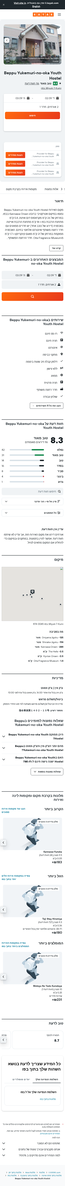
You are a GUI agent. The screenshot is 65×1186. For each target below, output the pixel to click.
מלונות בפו (12, 1175)
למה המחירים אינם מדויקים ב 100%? (39, 1155)
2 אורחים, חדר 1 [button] (49, 106)
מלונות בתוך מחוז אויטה (52, 1175)
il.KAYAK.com (54, 1172)
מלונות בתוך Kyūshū (29, 1175)
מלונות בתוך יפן (15, 1172)
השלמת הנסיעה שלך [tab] (46, 1079)
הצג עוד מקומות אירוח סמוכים (13, 810)
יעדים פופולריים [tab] (21, 1079)
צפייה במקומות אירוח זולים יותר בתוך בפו (16, 877)
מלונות (42, 1172)
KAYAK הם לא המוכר (48, 1143)
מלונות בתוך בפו (48, 1099)
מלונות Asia (30, 1172)
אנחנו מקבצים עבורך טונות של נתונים (39, 1149)
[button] (3, 4)
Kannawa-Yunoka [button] (53, 851)
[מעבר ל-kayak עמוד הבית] (43, 15)
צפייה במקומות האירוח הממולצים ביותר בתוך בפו (15, 944)
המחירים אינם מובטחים (50, 1133)
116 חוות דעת (32, 83)
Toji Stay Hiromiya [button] (52, 918)
